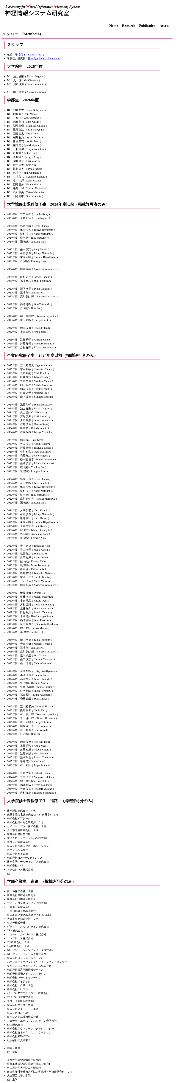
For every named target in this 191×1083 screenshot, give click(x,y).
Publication (147, 25)
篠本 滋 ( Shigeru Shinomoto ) (44, 58)
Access (164, 25)
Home (113, 25)
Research (128, 25)
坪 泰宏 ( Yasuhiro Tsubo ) (29, 54)
